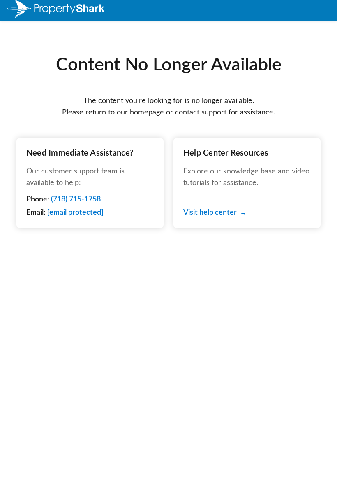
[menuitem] (44, 10)
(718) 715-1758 (76, 199)
